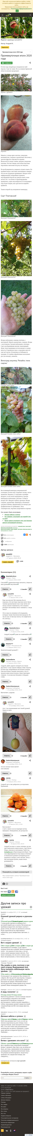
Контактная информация (7, 1122)
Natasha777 (9, 644)
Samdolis (3, 912)
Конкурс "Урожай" (7, 963)
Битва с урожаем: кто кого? (13, 1040)
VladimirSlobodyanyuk (12, 686)
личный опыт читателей (24, 526)
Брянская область (27, 529)
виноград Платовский (6, 527)
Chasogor (3, 989)
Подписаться (5, 47)
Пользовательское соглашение (9, 1118)
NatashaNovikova (11, 576)
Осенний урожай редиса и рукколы (16, 916)
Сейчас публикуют (6, 1095)
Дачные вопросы (5, 1100)
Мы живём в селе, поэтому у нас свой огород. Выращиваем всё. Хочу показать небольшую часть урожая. (15, 968)
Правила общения (6, 1116)
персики (20, 529)
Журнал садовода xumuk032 (11, 40)
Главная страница (5, 1093)
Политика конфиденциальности (9, 1120)
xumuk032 (11, 594)
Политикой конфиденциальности (21, 9)
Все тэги (3, 1113)
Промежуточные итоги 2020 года (12, 52)
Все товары (4, 1104)
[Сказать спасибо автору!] (30, 589)
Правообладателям (6, 1125)
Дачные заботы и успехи (12, 515)
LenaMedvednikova (6, 938)
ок (17, 11)
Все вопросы (4, 1109)
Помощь (3, 1102)
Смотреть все (5, 1063)
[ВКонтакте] (24, 535)
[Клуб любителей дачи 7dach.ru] (8, 15)
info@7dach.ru (9, 1089)
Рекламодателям (5, 1127)
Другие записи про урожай (13, 905)
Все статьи (4, 1111)
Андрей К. (9, 43)
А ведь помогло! (8, 991)
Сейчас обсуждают (6, 1097)
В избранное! (8, 63)
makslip (8, 778)
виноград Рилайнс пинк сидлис (9, 529)
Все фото (3, 1106)
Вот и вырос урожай (10, 942)
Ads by (27, 1135)
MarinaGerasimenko (7, 1036)
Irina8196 (4, 961)
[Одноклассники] (27, 535)
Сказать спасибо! (8, 562)
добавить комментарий (8, 895)
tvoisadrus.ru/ (8, 852)
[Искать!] (30, 15)
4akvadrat (4, 1012)
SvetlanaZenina (10, 659)
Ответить (5, 589)
